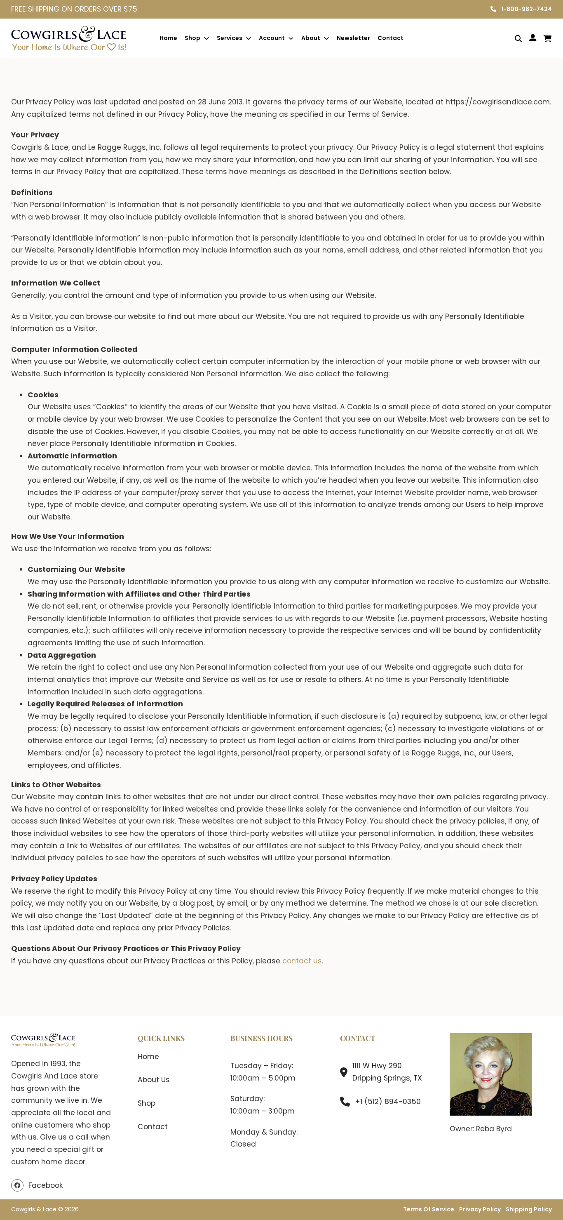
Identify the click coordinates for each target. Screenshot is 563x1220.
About (310, 38)
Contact (390, 38)
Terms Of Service (428, 1209)
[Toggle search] (512, 38)
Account (272, 38)
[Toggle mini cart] (548, 38)
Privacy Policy (480, 1209)
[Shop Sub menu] (206, 38)
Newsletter (353, 38)
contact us (302, 961)
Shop (192, 38)
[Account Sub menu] (291, 38)
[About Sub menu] (326, 38)
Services (229, 38)
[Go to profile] (532, 38)
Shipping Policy (529, 1209)
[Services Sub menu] (248, 38)
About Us (154, 1080)
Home (168, 38)
